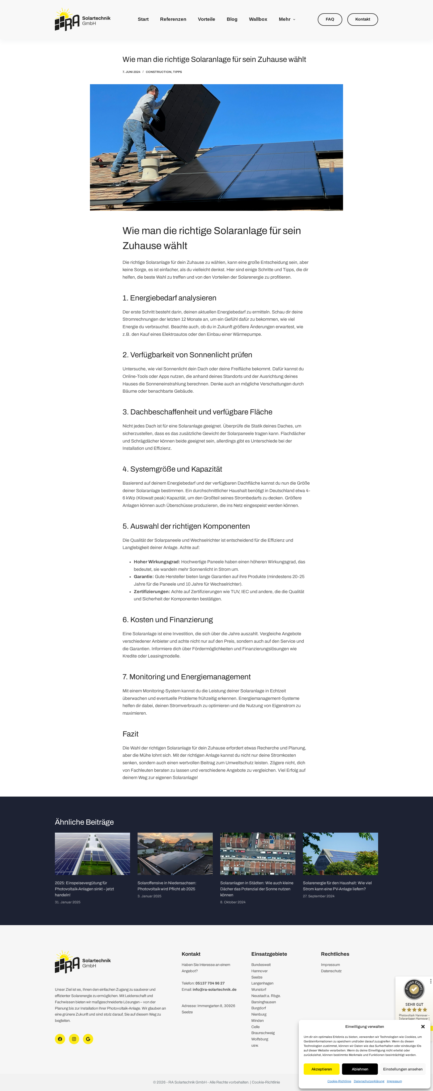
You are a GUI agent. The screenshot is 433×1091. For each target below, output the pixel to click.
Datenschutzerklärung (369, 1081)
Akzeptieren (321, 1069)
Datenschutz (331, 971)
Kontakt (362, 19)
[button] (422, 1026)
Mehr (284, 19)
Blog (232, 19)
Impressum (394, 1081)
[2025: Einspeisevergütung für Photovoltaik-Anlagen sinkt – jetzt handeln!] (92, 854)
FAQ (330, 19)
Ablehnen (360, 1069)
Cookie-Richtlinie (339, 1081)
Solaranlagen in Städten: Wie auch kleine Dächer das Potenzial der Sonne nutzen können (256, 889)
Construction (158, 72)
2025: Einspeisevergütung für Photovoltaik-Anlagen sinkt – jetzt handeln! (84, 889)
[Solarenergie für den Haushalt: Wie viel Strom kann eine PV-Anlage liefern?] (340, 854)
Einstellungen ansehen (403, 1069)
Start (143, 19)
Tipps (177, 72)
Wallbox (258, 19)
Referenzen (173, 19)
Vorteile (206, 19)
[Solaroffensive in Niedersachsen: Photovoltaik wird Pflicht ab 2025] (175, 854)
